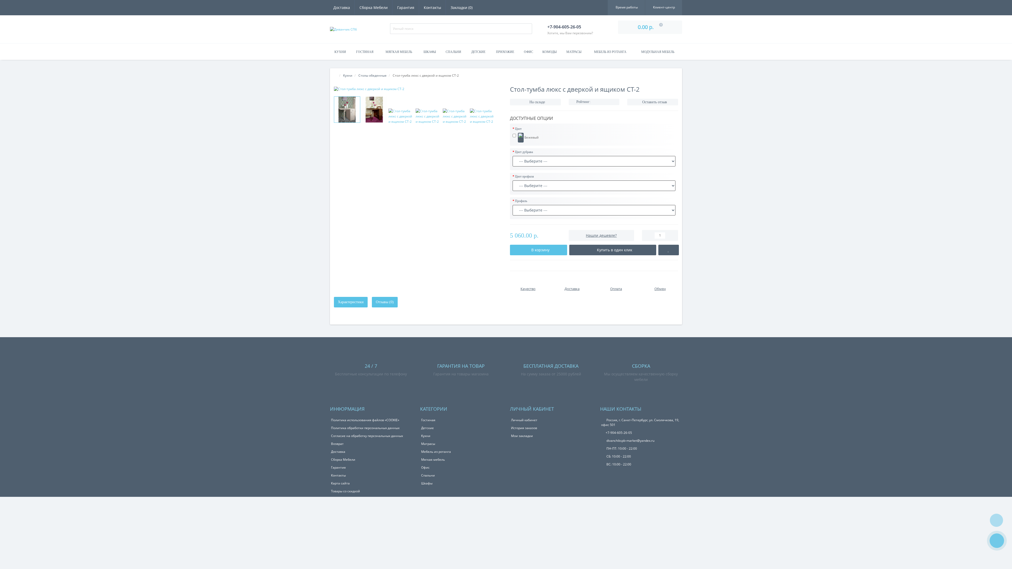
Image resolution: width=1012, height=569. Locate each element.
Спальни (453, 52)
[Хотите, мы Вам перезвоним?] (997, 541)
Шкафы (430, 52)
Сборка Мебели (373, 7)
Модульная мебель (657, 52)
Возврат (337, 444)
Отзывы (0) (385, 302)
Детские (478, 52)
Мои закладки (522, 436)
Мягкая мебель (399, 52)
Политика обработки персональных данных (365, 428)
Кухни (340, 52)
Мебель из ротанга (610, 52)
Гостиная (364, 52)
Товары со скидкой (345, 491)
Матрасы (573, 52)
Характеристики (351, 302)
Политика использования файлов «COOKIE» (365, 420)
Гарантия (405, 7)
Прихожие (505, 52)
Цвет (518, 129)
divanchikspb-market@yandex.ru (630, 440)
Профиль (521, 201)
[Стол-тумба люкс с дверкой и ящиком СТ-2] (418, 89)
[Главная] (335, 75)
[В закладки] (668, 250)
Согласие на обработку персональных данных (367, 436)
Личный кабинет (524, 420)
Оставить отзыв (654, 102)
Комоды (549, 52)
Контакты (432, 7)
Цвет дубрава (524, 152)
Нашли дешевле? (601, 235)
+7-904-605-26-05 (619, 432)
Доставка (341, 7)
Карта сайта (340, 483)
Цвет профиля (524, 176)
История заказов (524, 428)
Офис (528, 52)
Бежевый (531, 137)
